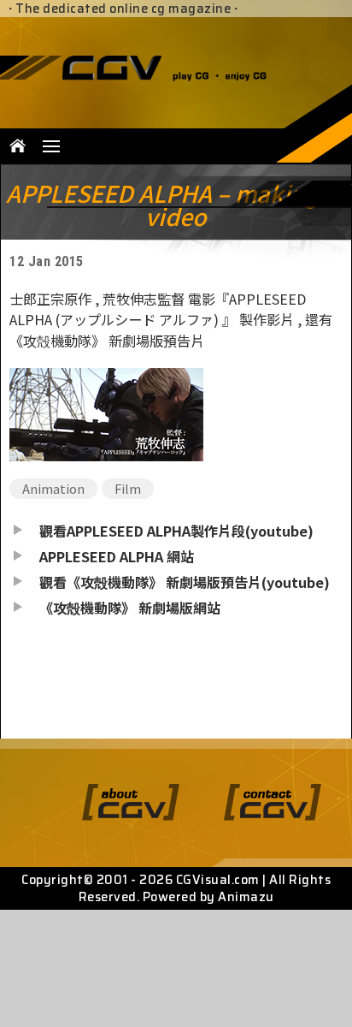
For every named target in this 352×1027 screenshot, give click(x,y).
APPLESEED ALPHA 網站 (116, 556)
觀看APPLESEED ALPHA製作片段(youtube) (176, 530)
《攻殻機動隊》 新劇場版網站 (129, 607)
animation (53, 488)
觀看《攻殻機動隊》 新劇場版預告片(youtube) (184, 582)
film (127, 488)
